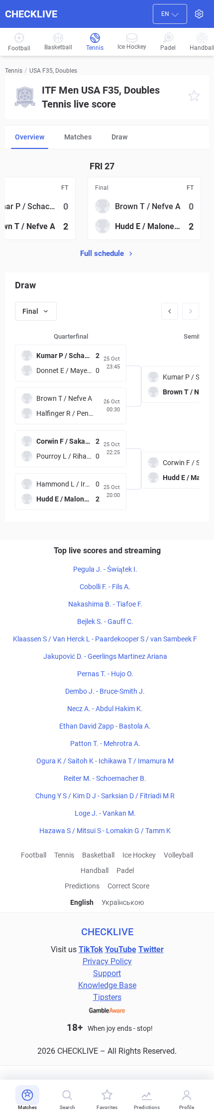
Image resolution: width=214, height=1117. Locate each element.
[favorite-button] (194, 97)
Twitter (151, 949)
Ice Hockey (139, 855)
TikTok (91, 949)
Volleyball (178, 855)
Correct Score (128, 886)
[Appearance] (199, 14)
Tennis (13, 70)
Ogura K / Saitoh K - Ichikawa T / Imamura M (105, 761)
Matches (78, 137)
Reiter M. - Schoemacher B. (105, 778)
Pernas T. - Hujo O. (105, 674)
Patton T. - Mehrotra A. (105, 743)
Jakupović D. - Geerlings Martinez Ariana (105, 656)
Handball (94, 870)
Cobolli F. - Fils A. (105, 587)
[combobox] (170, 14)
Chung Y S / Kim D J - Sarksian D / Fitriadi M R (105, 796)
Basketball (98, 855)
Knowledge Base (107, 985)
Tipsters (107, 997)
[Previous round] (169, 311)
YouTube (120, 949)
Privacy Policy (107, 961)
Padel (125, 870)
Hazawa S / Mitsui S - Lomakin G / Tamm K (105, 831)
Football (33, 855)
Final (30, 311)
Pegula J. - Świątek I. (105, 569)
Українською (123, 902)
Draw (119, 137)
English (82, 902)
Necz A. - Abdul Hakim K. (105, 709)
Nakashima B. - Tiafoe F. (105, 604)
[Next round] (190, 311)
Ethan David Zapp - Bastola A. (105, 726)
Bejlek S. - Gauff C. (105, 621)
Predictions (82, 886)
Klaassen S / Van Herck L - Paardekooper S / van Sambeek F (105, 639)
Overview (29, 137)
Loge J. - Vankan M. (105, 813)
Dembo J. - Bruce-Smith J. (105, 691)
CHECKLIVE (31, 14)
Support (107, 973)
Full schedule (102, 253)
